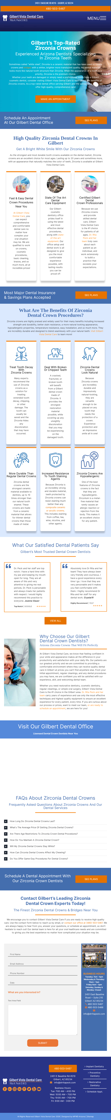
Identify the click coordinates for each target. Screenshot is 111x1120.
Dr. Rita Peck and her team (89, 238)
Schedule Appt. (95, 1091)
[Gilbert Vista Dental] (22, 1079)
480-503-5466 (95, 1007)
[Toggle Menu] (103, 18)
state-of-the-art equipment (56, 238)
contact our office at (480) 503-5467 (83, 922)
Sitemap (90, 1116)
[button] (55, 821)
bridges (27, 67)
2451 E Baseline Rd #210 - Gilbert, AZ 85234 (54, 3)
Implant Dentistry (95, 1066)
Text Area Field (14, 1000)
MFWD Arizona (79, 1116)
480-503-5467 (55, 8)
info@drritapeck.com (94, 1013)
